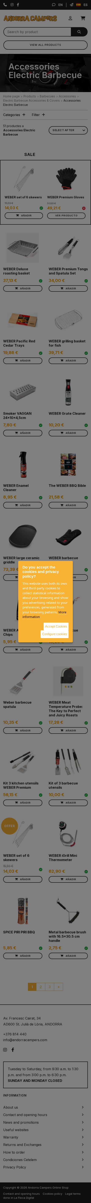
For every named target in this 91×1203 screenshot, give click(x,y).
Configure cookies (54, 634)
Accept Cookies (56, 626)
